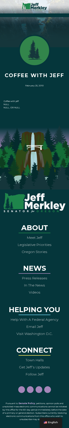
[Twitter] (47, 389)
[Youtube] (39, 389)
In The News (34, 285)
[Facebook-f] (21, 389)
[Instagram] (30, 389)
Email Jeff (34, 326)
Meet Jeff (34, 237)
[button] (35, 14)
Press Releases (34, 278)
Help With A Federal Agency (34, 319)
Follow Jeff (35, 374)
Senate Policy (27, 403)
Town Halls (34, 360)
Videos (34, 292)
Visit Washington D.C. (34, 333)
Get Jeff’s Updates (34, 367)
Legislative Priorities (34, 244)
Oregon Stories (34, 252)
